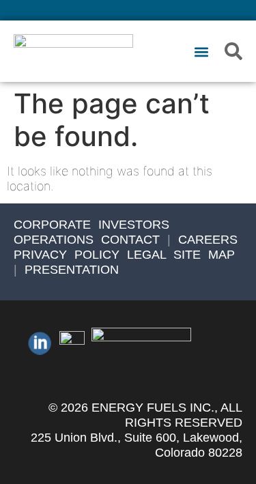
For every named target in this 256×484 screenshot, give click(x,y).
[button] (201, 52)
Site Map (204, 254)
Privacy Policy (66, 254)
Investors (133, 224)
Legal (146, 254)
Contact (130, 239)
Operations (54, 239)
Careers (208, 239)
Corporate (52, 224)
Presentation (72, 269)
